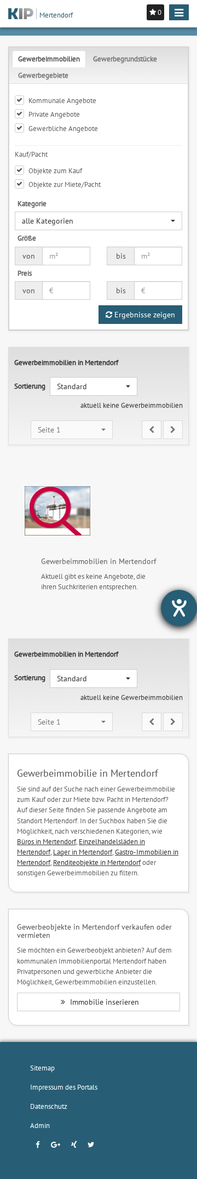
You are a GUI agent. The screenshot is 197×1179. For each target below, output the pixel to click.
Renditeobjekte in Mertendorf (97, 862)
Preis (25, 273)
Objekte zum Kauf (55, 170)
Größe (27, 238)
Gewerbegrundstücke (125, 59)
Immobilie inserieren (103, 1002)
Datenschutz (48, 1106)
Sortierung (29, 386)
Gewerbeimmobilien (49, 59)
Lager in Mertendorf (82, 852)
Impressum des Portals (63, 1087)
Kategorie (32, 203)
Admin (40, 1125)
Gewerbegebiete (43, 75)
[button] (98, 221)
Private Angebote (54, 114)
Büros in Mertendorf (46, 841)
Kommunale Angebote (62, 100)
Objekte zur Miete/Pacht (64, 184)
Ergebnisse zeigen (143, 315)
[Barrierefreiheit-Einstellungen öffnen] (179, 608)
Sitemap (42, 1068)
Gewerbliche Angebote (63, 128)
